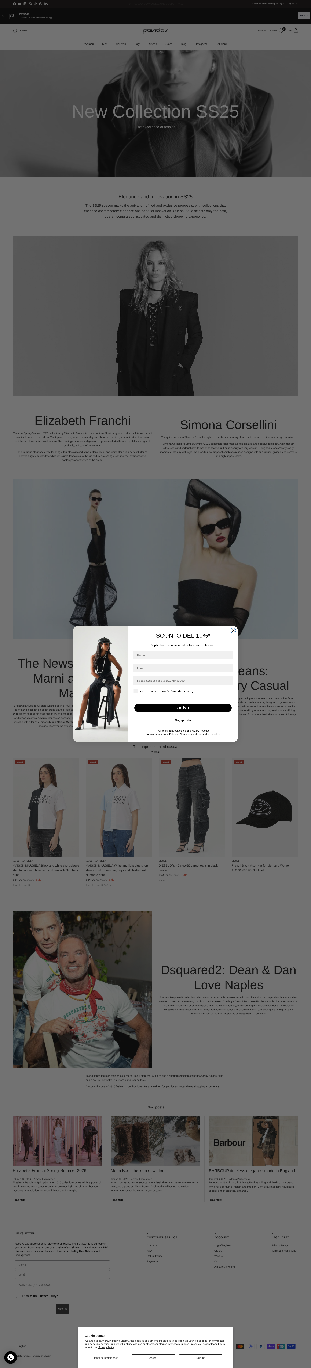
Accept (153, 1357)
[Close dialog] (233, 630)
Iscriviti (183, 708)
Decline (200, 1357)
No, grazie (183, 720)
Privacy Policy (106, 1347)
